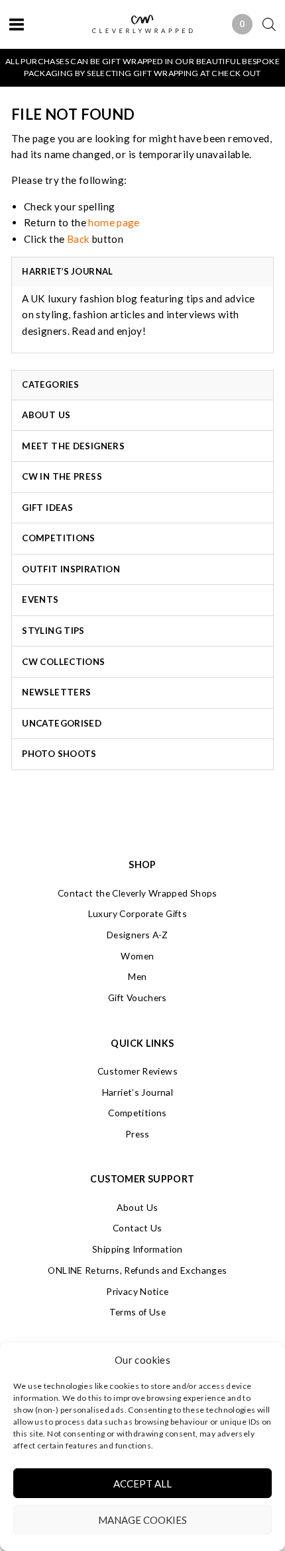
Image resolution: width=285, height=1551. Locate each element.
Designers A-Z (137, 934)
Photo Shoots (59, 753)
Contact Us (137, 1227)
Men (137, 976)
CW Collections (63, 661)
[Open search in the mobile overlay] (264, 24)
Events (40, 599)
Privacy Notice (137, 1291)
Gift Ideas (47, 507)
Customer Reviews (137, 1071)
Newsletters (56, 692)
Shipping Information (137, 1249)
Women (137, 955)
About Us (46, 415)
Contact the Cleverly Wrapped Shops (137, 893)
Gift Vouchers (137, 997)
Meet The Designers (73, 446)
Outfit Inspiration (71, 569)
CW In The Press (62, 476)
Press (137, 1133)
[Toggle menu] (16, 24)
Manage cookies (142, 1520)
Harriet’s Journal (137, 1092)
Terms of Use (137, 1311)
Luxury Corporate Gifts (137, 913)
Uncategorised (61, 723)
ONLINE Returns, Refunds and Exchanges (137, 1270)
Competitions (58, 538)
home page (113, 222)
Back (78, 239)
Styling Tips (53, 630)
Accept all (142, 1483)
